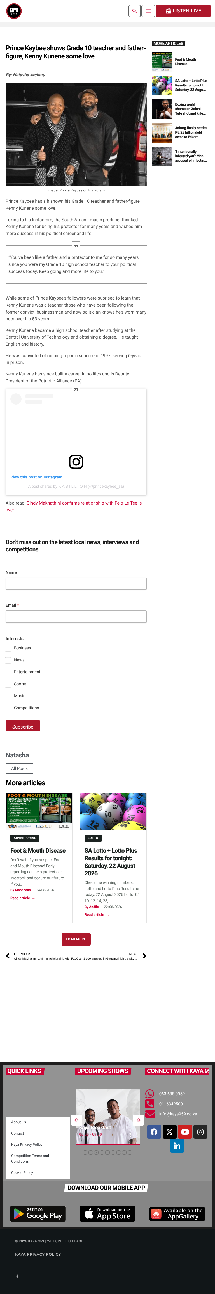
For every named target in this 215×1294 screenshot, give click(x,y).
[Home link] (14, 11)
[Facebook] (154, 1132)
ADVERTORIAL (25, 838)
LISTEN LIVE (183, 11)
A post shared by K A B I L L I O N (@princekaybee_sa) (76, 486)
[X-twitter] (170, 1132)
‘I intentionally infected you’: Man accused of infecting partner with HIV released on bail (190, 161)
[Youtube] (185, 1132)
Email (12, 605)
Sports (20, 683)
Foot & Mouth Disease (38, 850)
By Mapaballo (20, 890)
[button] (85, 1152)
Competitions (26, 707)
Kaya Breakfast (74, 1128)
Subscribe (22, 727)
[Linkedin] (177, 1146)
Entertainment (27, 671)
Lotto (93, 838)
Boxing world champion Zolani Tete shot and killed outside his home (190, 111)
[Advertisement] (76, 1008)
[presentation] (77, 1120)
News (19, 660)
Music (19, 695)
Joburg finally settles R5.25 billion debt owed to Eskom (191, 132)
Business (22, 648)
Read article (22, 898)
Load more (76, 939)
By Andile (92, 907)
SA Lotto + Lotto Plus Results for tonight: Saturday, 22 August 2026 (191, 87)
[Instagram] (200, 1132)
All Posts (19, 768)
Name (11, 572)
